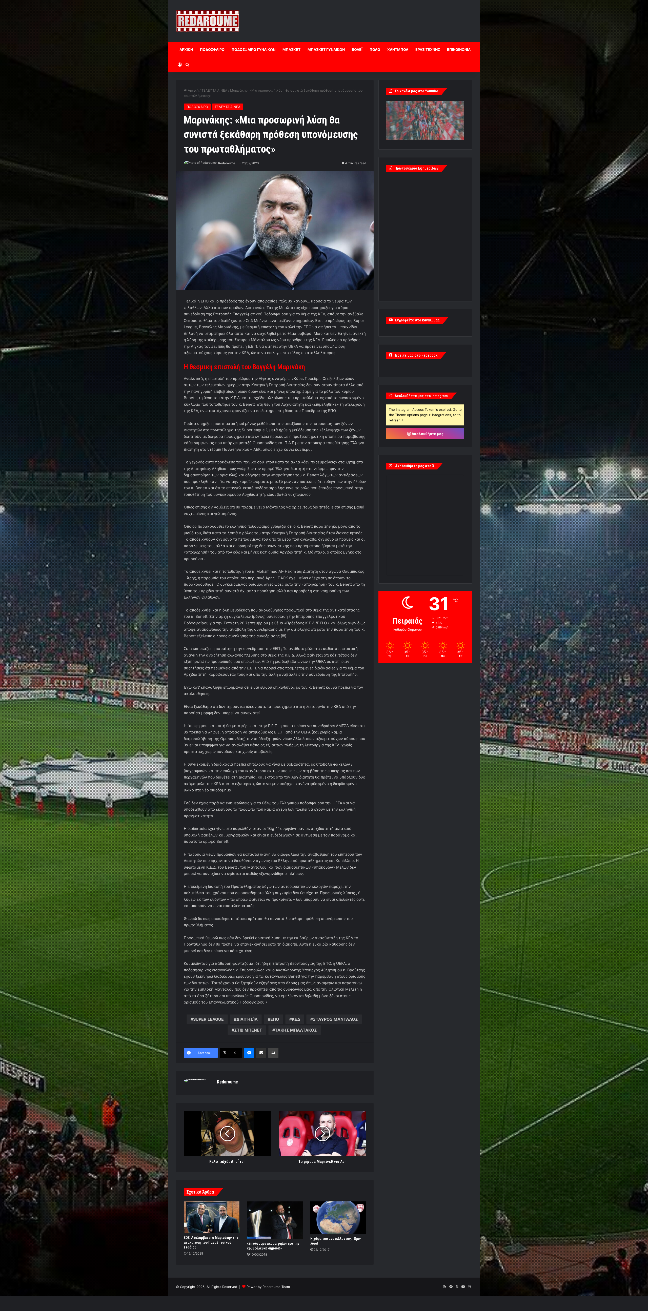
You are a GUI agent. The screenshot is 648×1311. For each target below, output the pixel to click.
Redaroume (226, 163)
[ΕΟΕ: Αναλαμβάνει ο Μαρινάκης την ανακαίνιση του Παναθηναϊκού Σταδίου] (211, 1217)
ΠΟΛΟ (375, 49)
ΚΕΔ (296, 1019)
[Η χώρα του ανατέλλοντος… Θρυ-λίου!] (338, 1217)
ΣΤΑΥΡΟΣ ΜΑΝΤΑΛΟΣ (335, 1019)
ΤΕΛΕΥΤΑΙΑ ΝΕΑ (214, 90)
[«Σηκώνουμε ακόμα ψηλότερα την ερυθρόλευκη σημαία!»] (275, 1220)
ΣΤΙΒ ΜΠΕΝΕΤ (248, 1030)
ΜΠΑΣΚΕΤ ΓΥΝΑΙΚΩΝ (326, 49)
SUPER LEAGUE (208, 1019)
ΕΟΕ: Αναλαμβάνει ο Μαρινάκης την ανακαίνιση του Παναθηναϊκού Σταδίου (211, 1242)
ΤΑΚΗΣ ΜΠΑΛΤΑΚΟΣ (296, 1030)
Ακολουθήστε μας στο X (414, 466)
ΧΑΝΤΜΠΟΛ (397, 49)
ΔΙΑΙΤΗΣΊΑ (247, 1019)
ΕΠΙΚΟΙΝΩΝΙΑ (459, 49)
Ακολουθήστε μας (427, 434)
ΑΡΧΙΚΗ (186, 49)
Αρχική (193, 90)
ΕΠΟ (274, 1019)
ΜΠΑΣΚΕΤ (291, 49)
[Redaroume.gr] (207, 21)
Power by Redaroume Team (268, 1287)
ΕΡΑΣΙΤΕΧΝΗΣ (427, 49)
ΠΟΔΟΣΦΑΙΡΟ (212, 49)
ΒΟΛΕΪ (357, 49)
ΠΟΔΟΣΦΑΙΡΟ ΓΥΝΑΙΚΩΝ (253, 49)
